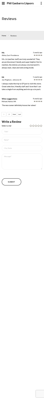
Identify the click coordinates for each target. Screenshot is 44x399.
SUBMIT (11, 182)
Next (14, 114)
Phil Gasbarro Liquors (20, 3)
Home (4, 36)
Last (19, 114)
